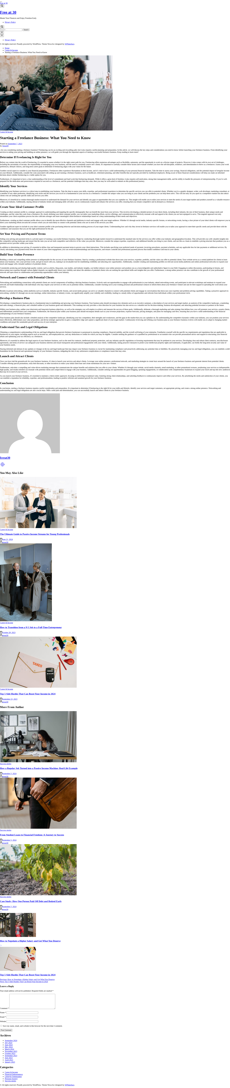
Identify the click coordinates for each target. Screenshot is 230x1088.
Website (3, 1021)
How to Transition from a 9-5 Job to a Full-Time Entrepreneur (31, 627)
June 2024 (9, 1045)
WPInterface (69, 44)
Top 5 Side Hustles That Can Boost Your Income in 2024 (27, 694)
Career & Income (6, 132)
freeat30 (5, 146)
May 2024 (9, 1047)
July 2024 (8, 1043)
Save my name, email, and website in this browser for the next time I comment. (32, 1026)
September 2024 (11, 1041)
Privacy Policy (10, 22)
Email (3, 1017)
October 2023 (10, 1053)
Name (3, 1012)
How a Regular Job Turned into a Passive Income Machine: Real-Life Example (39, 768)
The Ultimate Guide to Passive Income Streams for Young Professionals (35, 534)
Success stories (5, 764)
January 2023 (10, 1062)
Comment (4, 1008)
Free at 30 (4, 3)
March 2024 (9, 1049)
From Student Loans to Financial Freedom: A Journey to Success (32, 835)
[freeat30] (30, 453)
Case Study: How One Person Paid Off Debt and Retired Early (31, 901)
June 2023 (9, 1058)
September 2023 (11, 1056)
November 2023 (11, 1051)
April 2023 (9, 1060)
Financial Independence (14, 1074)
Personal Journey (11, 1079)
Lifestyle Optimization (13, 1077)
